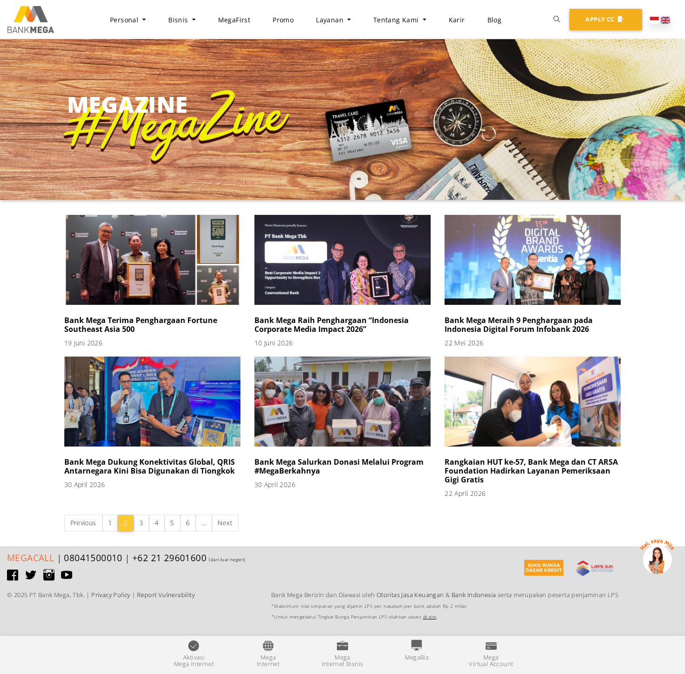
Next (225, 522)
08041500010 (93, 558)
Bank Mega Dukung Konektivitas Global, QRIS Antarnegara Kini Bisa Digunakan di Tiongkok (149, 466)
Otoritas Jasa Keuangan (410, 595)
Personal (125, 19)
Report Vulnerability (166, 595)
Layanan (330, 19)
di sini (430, 617)
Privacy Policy (110, 595)
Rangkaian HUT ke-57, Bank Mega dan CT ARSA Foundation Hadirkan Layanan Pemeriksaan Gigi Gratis (531, 471)
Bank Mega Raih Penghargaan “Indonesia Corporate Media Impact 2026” (331, 324)
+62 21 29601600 (169, 558)
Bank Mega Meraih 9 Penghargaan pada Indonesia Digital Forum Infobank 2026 (519, 324)
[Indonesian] (654, 19)
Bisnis (179, 19)
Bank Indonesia (474, 595)
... (203, 522)
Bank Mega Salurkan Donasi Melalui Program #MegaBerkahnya (339, 466)
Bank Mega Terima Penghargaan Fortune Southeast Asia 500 (140, 324)
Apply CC (600, 19)
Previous (83, 522)
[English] (665, 19)
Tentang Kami (397, 19)
